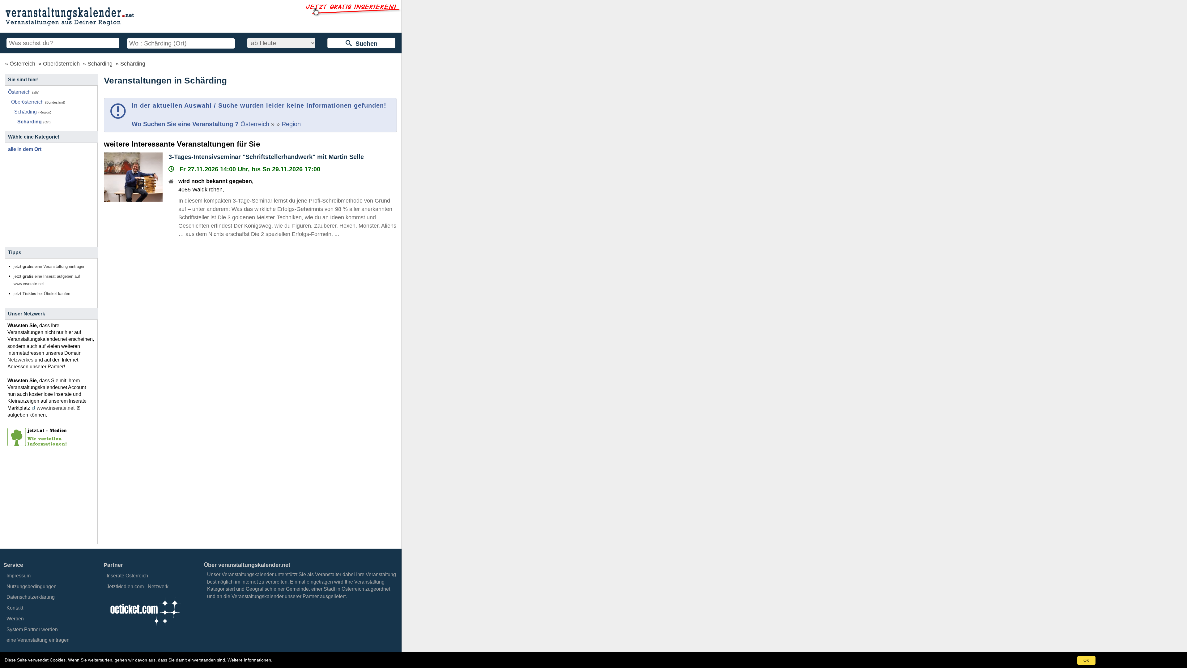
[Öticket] (145, 627)
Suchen (364, 43)
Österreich (22, 64)
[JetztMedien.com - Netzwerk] (38, 444)
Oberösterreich (61, 64)
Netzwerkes (20, 359)
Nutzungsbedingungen (31, 586)
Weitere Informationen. (250, 659)
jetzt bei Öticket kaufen (42, 294)
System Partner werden (32, 629)
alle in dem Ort (24, 149)
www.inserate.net (55, 408)
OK (1086, 660)
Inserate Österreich (127, 575)
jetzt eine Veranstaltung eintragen (49, 266)
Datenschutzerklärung (30, 597)
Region (291, 124)
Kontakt (14, 607)
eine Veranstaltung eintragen (38, 640)
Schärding (100, 64)
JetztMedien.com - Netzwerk (137, 586)
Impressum (18, 575)
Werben (15, 618)
